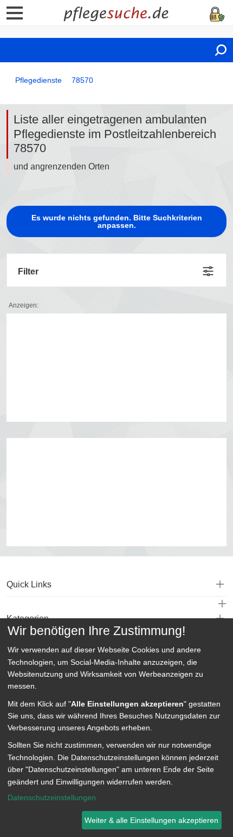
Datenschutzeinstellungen (52, 797)
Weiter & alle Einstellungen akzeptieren (151, 820)
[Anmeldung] (217, 13)
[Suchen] (220, 50)
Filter (28, 271)
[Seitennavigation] (15, 16)
